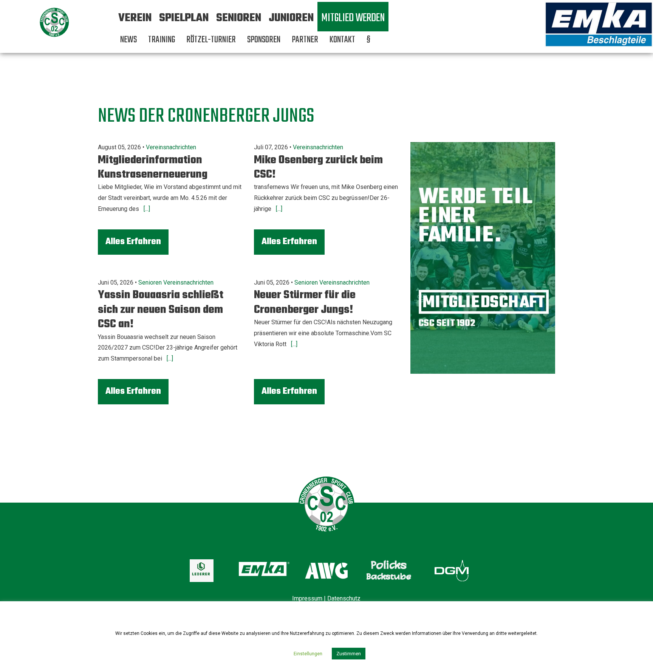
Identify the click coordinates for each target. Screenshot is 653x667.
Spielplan (184, 18)
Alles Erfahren (133, 242)
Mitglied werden (353, 18)
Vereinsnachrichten (171, 147)
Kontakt (342, 40)
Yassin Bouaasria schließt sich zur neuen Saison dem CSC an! (160, 309)
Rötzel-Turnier (211, 40)
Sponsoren (263, 40)
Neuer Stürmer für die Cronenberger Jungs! (305, 302)
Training (161, 40)
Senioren (238, 18)
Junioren (291, 18)
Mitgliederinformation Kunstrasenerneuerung (152, 167)
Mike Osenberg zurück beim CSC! (318, 167)
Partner (305, 40)
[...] (146, 208)
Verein (135, 18)
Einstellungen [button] (308, 653)
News (128, 40)
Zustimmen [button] (348, 653)
